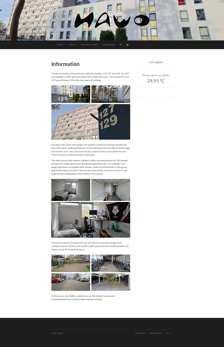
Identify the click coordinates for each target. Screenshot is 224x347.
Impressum (140, 333)
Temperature (109, 45)
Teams (71, 45)
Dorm (59, 45)
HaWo (60, 333)
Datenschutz (156, 333)
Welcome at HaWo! (89, 45)
